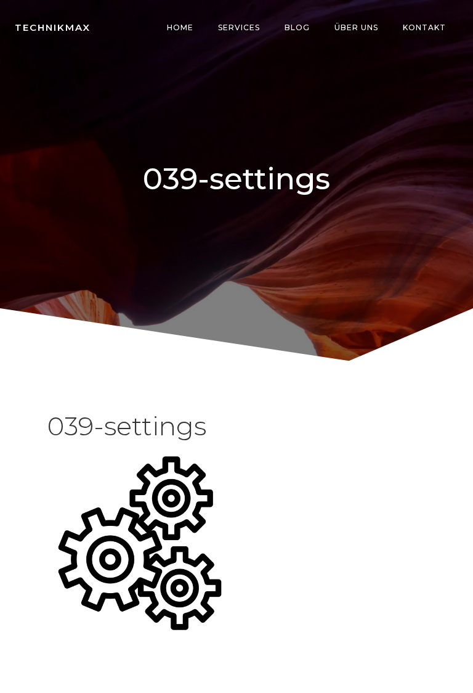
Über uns (356, 27)
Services (239, 27)
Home (180, 27)
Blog (297, 27)
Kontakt (424, 27)
